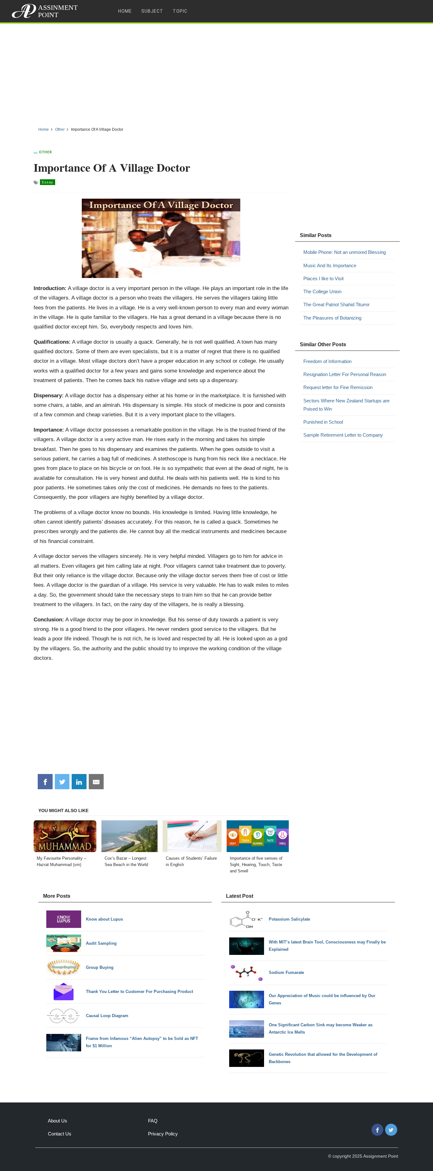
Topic (180, 11)
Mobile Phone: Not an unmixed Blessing (344, 252)
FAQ (153, 1120)
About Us (57, 1120)
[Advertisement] (216, 72)
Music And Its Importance (329, 265)
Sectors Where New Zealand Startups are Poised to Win (346, 405)
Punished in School (323, 422)
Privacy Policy (163, 1133)
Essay (47, 182)
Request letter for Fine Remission (337, 387)
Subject (152, 11)
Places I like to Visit (323, 278)
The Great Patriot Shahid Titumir (336, 304)
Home (125, 11)
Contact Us (59, 1133)
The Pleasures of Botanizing (332, 318)
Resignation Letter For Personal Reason (344, 374)
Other (45, 151)
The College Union (322, 291)
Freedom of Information (327, 361)
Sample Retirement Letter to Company (343, 435)
